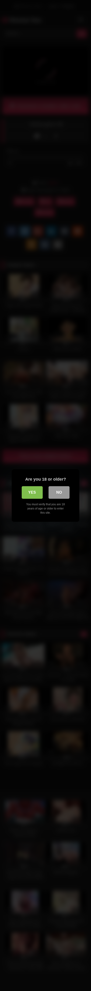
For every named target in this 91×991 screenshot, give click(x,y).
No (59, 492)
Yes (32, 492)
